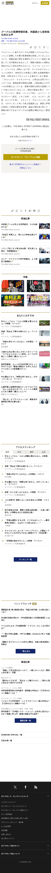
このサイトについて (8, 802)
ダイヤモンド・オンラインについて (14, 796)
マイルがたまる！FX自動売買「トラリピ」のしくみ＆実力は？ (25, 626)
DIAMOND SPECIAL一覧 (11, 734)
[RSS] (36, 787)
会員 (44, 452)
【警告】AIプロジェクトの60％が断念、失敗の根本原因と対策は (25, 643)
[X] (15, 787)
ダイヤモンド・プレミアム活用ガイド (14, 810)
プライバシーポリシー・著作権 (12, 822)
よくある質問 (6, 826)
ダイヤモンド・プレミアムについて (13, 806)
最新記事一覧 (25, 720)
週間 (31, 452)
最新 (7, 452)
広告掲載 (4, 830)
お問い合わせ (6, 834)
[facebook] (25, 787)
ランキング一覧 (25, 559)
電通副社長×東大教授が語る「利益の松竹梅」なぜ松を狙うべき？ (25, 610)
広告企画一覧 (6, 740)
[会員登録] (45, 3)
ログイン (35, 3)
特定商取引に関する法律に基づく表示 (14, 818)
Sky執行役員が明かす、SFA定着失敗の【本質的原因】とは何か (25, 618)
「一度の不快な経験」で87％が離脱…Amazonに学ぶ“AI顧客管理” (25, 634)
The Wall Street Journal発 (15, 41)
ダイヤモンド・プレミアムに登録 (25, 157)
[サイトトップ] (9, 3)
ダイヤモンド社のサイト (10, 845)
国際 (2, 41)
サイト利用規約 (6, 814)
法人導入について (7, 838)
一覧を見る (25, 651)
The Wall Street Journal (9, 38)
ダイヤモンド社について (10, 853)
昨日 (19, 452)
